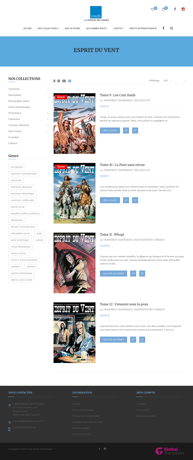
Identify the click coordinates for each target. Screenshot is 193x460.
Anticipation (17, 167)
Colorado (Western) (18, 125)
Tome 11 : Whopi (112, 234)
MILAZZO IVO (142, 100)
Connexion (141, 404)
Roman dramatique (20, 246)
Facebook (175, 9)
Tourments (14, 89)
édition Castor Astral (21, 279)
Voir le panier (143, 410)
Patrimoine (14, 119)
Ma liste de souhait (145, 416)
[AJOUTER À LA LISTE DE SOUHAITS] (135, 131)
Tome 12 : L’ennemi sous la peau (124, 304)
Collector (12, 143)
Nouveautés (14, 95)
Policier (39, 240)
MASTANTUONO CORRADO (149, 239)
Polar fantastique (20, 240)
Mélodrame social (20, 233)
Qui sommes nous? (81, 434)
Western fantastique (21, 273)
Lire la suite (110, 130)
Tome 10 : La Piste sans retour (122, 165)
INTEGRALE (14, 113)
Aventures (16, 180)
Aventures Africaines (21, 186)
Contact (76, 404)
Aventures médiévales (22, 200)
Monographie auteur (18, 101)
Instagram (183, 9)
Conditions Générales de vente (87, 422)
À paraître (13, 137)
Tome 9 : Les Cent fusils (117, 95)
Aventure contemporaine (24, 173)
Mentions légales (80, 428)
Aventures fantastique (22, 193)
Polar (39, 233)
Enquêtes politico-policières (25, 213)
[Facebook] (163, 28)
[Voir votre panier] (163, 9)
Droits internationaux (19, 107)
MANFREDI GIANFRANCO (118, 100)
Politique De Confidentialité (85, 416)
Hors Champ (14, 131)
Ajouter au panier (113, 273)
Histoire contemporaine (23, 226)
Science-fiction (18, 253)
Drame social (17, 206)
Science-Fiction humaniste (24, 259)
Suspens (15, 266)
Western (31, 266)
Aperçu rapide (126, 130)
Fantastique (17, 220)
